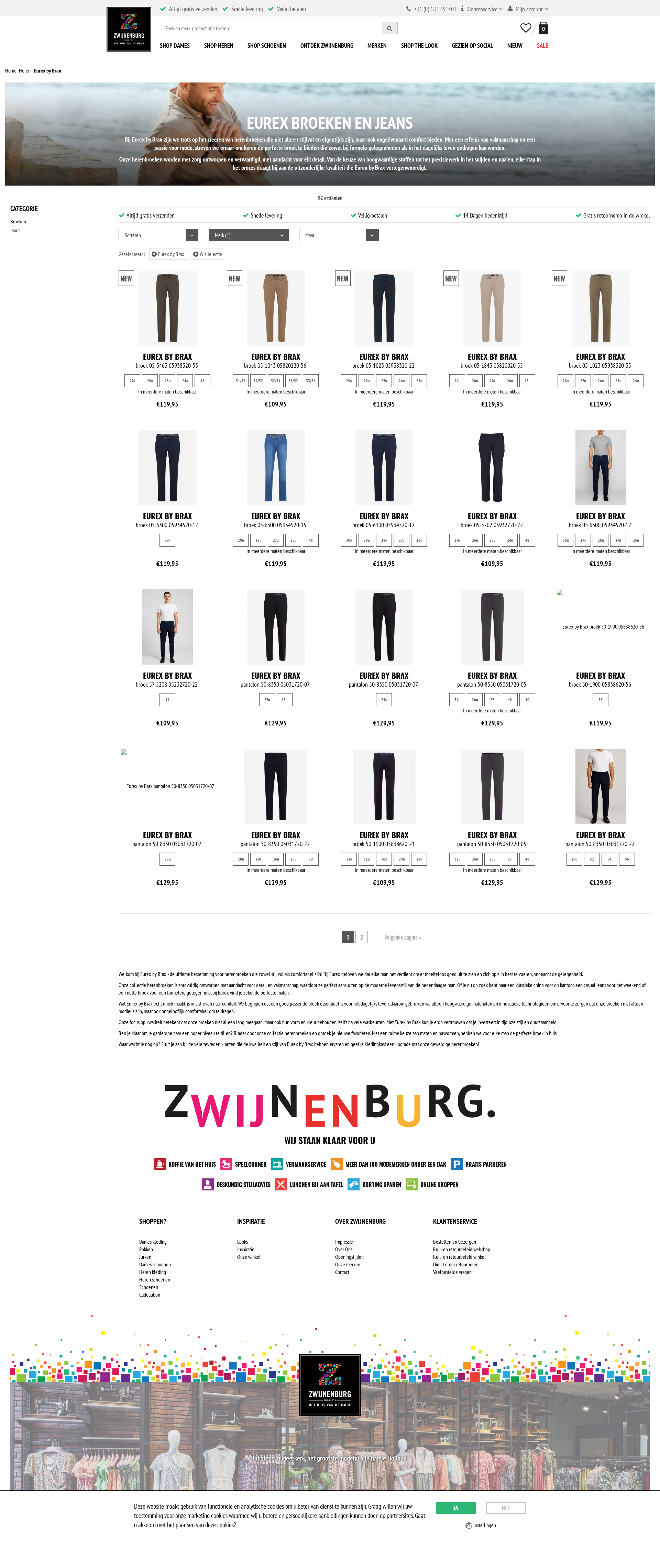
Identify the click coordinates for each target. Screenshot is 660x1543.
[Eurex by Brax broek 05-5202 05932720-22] (492, 467)
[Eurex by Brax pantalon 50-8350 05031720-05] (492, 627)
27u (132, 380)
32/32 (258, 380)
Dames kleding (153, 1241)
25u (167, 380)
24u (185, 380)
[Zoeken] (390, 28)
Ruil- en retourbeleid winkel (459, 1256)
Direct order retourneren (455, 1264)
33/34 (311, 380)
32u (457, 699)
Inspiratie (245, 1249)
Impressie (344, 1241)
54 (167, 699)
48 (202, 380)
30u (349, 540)
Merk (222, 235)
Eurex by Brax (168, 254)
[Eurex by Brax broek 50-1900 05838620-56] (601, 626)
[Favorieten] (525, 28)
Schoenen (148, 1287)
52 (592, 859)
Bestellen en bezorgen (454, 1241)
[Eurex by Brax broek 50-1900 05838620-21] (384, 786)
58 (600, 699)
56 (627, 859)
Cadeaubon (149, 1294)
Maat (309, 235)
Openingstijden (349, 1256)
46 (311, 540)
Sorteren (133, 235)
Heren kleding (152, 1271)
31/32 (240, 380)
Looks (242, 1241)
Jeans (15, 230)
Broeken (18, 221)
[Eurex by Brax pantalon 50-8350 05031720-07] (276, 627)
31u (367, 859)
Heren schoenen (154, 1279)
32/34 (275, 380)
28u (367, 380)
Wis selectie (208, 254)
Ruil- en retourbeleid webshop (461, 1249)
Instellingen (484, 1525)
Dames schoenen (155, 1264)
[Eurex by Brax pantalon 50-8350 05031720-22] (276, 786)
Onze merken (347, 1264)
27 (492, 699)
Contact (342, 1271)
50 (527, 699)
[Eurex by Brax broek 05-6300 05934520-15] (276, 467)
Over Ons (343, 1249)
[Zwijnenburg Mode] (330, 1385)
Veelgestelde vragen (452, 1271)
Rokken (146, 1249)
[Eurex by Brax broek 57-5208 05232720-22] (168, 627)
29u (349, 380)
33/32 (293, 380)
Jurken (145, 1256)
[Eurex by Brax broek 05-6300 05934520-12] (168, 467)
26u (150, 380)
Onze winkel (249, 1256)
